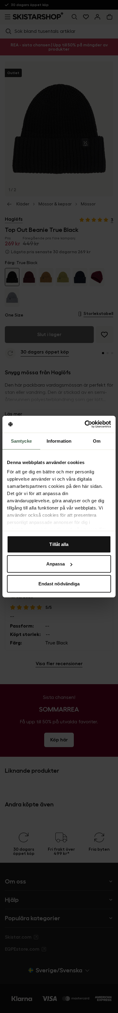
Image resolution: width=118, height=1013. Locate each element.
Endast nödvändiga (59, 583)
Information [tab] (59, 440)
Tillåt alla (58, 544)
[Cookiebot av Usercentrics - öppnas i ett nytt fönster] (85, 424)
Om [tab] (96, 440)
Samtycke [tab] (21, 440)
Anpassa (55, 563)
